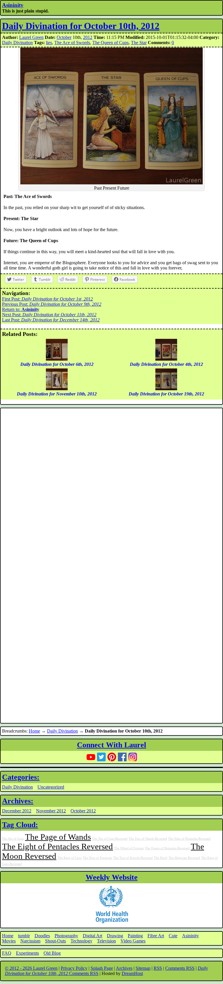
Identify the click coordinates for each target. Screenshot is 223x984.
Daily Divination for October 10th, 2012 (80, 26)
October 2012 (83, 810)
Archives (124, 968)
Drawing (115, 935)
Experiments (27, 953)
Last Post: (51, 319)
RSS (158, 968)
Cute (173, 935)
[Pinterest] (111, 757)
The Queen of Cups (110, 42)
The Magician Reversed (184, 857)
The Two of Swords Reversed (133, 857)
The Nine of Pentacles (97, 857)
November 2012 (51, 810)
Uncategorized (50, 787)
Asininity (13, 5)
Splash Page (102, 968)
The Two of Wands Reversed (148, 838)
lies (49, 42)
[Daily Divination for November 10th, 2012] (57, 388)
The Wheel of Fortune (129, 848)
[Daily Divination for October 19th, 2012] (166, 388)
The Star (139, 42)
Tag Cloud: (20, 825)
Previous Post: (51, 304)
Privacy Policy (74, 968)
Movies (9, 940)
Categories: (20, 777)
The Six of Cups (13, 838)
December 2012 (16, 810)
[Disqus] (111, 487)
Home (34, 730)
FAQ (6, 953)
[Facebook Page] (122, 757)
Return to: (20, 309)
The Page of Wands (58, 836)
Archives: (17, 801)
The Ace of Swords (72, 42)
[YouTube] (91, 757)
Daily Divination (17, 42)
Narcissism (30, 940)
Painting (135, 935)
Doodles (42, 935)
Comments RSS (180, 968)
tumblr (24, 935)
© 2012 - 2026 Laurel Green (31, 968)
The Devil (160, 857)
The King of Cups (69, 857)
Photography (66, 935)
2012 (87, 37)
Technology (81, 940)
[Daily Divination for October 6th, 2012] (57, 359)
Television (106, 940)
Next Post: (49, 314)
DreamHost (132, 973)
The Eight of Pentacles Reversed (57, 846)
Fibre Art (156, 935)
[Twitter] (101, 757)
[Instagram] (132, 757)
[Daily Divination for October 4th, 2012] (166, 359)
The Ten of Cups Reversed (109, 838)
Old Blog (52, 953)
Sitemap (143, 968)
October (64, 37)
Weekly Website (112, 877)
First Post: (47, 298)
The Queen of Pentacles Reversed (167, 848)
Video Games (133, 940)
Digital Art (92, 935)
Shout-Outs (55, 940)
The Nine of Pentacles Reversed (189, 838)
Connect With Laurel (111, 745)
